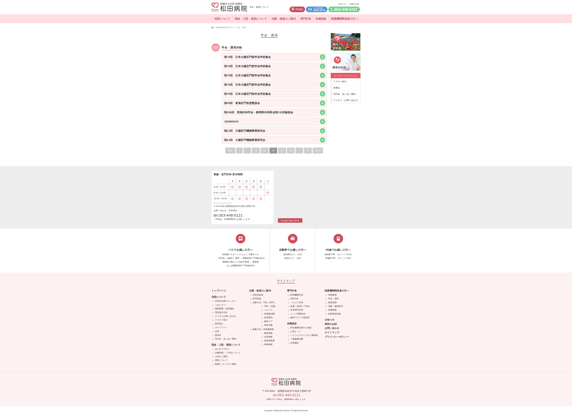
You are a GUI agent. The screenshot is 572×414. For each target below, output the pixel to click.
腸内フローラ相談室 (300, 317)
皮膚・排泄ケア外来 (300, 306)
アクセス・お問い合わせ (345, 100)
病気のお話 (354, 4)
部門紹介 (219, 324)
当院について (222, 18)
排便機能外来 (296, 295)
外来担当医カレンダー (225, 301)
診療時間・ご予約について (228, 353)
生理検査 (268, 337)
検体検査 (268, 333)
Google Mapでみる (290, 220)
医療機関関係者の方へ (344, 18)
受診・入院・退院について (251, 18)
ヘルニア (268, 310)
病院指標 (332, 302)
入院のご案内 (221, 356)
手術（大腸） (270, 306)
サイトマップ (332, 332)
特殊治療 (268, 325)
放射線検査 (269, 340)
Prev (230, 150)
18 (282, 150)
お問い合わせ (332, 328)
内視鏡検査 (268, 329)
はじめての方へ (222, 349)
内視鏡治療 (269, 314)
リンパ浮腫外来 (297, 314)
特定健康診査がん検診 (301, 327)
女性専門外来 (296, 310)
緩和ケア (268, 321)
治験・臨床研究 (335, 306)
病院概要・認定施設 (224, 308)
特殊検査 (268, 344)
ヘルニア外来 (296, 302)
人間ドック (295, 331)
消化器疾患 (258, 295)
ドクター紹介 (340, 81)
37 (308, 150)
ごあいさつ (220, 305)
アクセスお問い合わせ (225, 316)
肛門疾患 (257, 298)
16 (264, 150)
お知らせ (342, 4)
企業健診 (294, 343)
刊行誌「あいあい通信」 (345, 94)
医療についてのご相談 (225, 364)
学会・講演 (333, 298)
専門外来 (305, 18)
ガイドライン (221, 327)
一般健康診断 (296, 339)
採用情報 (332, 310)
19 (290, 150)
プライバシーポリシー (337, 336)
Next (317, 150)
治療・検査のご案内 (284, 18)
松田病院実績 (334, 314)
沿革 (217, 331)
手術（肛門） (269, 302)
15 (255, 150)
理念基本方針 (221, 312)
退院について (221, 360)
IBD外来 (294, 298)
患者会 (336, 87)
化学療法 (268, 317)
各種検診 (321, 18)
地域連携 (332, 295)
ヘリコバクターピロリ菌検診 (304, 335)
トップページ (219, 290)
